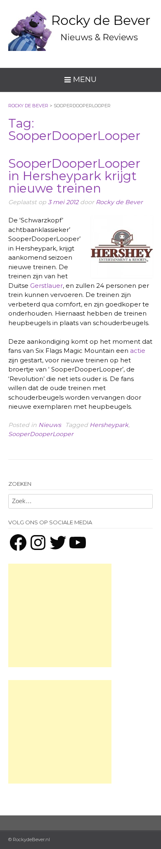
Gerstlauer (46, 285)
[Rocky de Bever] (80, 27)
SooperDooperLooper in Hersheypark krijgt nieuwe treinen (74, 176)
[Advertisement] (59, 615)
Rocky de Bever (119, 202)
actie (137, 351)
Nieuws (49, 425)
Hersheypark (109, 425)
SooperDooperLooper (40, 434)
